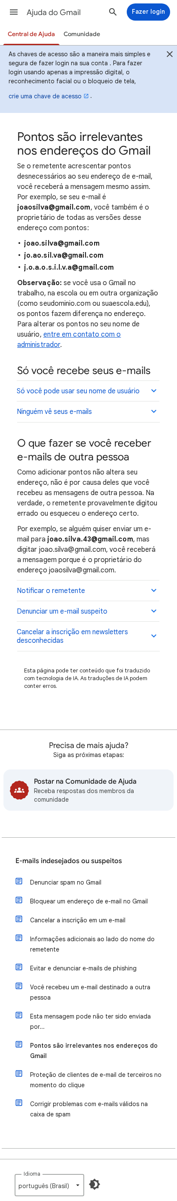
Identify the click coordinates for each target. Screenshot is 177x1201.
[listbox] (49, 1185)
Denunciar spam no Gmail (65, 882)
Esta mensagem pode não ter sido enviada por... (90, 1021)
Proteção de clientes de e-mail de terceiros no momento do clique (96, 1080)
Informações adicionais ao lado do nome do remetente (92, 944)
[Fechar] (170, 55)
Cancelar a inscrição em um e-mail (77, 920)
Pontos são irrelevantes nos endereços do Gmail (94, 1051)
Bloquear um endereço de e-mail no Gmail (89, 901)
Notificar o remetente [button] (51, 591)
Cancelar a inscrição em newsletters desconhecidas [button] (72, 636)
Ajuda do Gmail (54, 12)
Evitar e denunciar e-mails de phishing (83, 968)
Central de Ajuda (31, 34)
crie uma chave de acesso (45, 96)
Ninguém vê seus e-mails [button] (54, 411)
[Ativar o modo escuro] (94, 1184)
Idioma (32, 1174)
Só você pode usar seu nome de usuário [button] (78, 391)
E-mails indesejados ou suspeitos (68, 861)
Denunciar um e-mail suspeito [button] (62, 611)
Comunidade (82, 34)
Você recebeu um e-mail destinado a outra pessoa (90, 992)
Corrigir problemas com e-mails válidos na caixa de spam (89, 1109)
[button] (13, 12)
